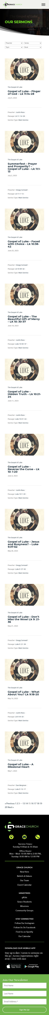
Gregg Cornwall (22, 190)
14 (26, 804)
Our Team (24, 880)
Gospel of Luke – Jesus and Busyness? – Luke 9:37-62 (23, 544)
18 (38, 804)
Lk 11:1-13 (19, 194)
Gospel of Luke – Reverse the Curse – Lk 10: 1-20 (23, 469)
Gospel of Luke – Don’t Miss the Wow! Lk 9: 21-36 (24, 619)
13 (24, 804)
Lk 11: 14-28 (20, 116)
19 (41, 804)
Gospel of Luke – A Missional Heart (20, 765)
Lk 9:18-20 (19, 717)
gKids (24, 897)
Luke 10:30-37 (20, 344)
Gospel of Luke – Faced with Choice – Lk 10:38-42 (24, 244)
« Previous (10, 804)
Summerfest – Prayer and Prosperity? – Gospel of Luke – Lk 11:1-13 (24, 167)
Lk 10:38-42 (19, 269)
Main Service (23, 120)
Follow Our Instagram (24, 923)
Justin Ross (20, 112)
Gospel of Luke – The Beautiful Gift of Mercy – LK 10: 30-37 (24, 319)
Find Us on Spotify (24, 932)
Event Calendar (24, 885)
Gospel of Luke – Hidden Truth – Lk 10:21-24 (24, 394)
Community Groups (24, 911)
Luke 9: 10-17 (20, 789)
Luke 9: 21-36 (20, 644)
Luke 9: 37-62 (20, 569)
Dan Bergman (21, 785)
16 (32, 804)
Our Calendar (24, 936)
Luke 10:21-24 (20, 419)
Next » (11, 807)
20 (6, 807)
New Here (24, 872)
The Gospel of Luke (15, 87)
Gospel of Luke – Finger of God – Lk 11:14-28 (24, 92)
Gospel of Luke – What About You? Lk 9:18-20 (23, 693)
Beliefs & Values (24, 876)
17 (35, 804)
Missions (24, 906)
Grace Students (24, 902)
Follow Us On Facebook (24, 928)
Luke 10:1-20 (20, 494)
